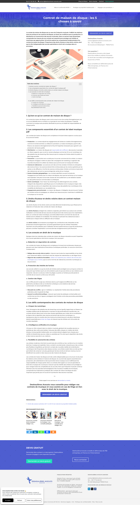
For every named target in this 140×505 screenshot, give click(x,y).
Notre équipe (93, 1)
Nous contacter (80, 460)
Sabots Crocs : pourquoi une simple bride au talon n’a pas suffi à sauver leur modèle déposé (68, 480)
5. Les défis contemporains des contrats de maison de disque (46, 100)
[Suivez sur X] (92, 489)
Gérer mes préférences (34, 500)
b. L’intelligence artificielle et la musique (40, 104)
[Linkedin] (35, 432)
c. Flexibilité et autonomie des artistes (40, 105)
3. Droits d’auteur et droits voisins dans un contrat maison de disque (48, 90)
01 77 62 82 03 (32, 1)
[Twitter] (29, 432)
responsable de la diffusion (60, 150)
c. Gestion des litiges (36, 97)
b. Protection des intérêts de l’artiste (40, 95)
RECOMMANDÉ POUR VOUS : (38, 107)
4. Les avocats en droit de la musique (39, 91)
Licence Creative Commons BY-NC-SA (49, 502)
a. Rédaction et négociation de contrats (40, 93)
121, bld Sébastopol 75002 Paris (98, 482)
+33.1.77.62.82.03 (96, 42)
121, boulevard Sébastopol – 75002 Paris (101, 45)
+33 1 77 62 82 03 (96, 480)
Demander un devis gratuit (101, 33)
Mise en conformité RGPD (61, 7)
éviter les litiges (46, 319)
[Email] (53, 432)
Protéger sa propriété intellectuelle (83, 7)
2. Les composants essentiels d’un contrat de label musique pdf (46, 88)
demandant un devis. (64, 380)
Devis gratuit (109, 1)
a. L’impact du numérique (37, 102)
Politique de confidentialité (83, 502)
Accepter (8, 500)
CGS (73, 502)
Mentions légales (66, 502)
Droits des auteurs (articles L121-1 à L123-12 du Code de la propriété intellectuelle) (52, 404)
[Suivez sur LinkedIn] (89, 489)
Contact (101, 1)
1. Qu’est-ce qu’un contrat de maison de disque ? (42, 86)
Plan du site (99, 502)
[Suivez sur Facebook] (95, 489)
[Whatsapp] (41, 432)
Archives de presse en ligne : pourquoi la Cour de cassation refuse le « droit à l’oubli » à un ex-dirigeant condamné (69, 486)
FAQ (93, 502)
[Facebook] (47, 432)
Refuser (19, 500)
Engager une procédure (105, 7)
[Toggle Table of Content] (79, 84)
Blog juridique (83, 1)
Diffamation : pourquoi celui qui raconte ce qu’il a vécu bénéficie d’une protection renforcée (69, 492)
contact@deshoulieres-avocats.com (100, 40)
